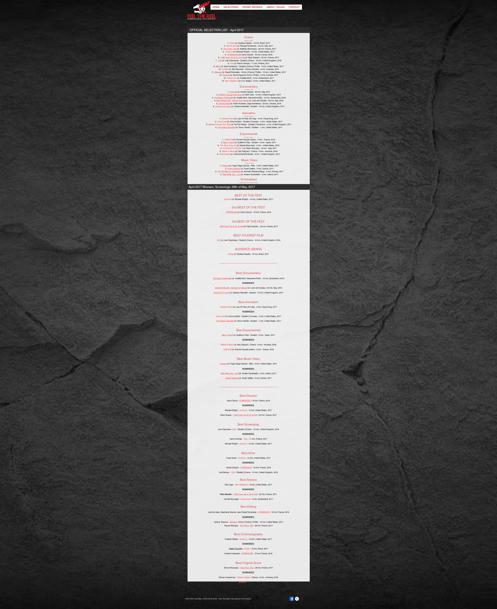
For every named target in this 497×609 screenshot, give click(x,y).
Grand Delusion (233, 168)
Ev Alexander (231, 582)
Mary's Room (228, 142)
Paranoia (226, 75)
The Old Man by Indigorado (229, 171)
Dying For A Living (223, 106)
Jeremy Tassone (221, 522)
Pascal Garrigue (231, 525)
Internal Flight (224, 103)
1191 (220, 60)
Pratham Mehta (231, 539)
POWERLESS (232, 54)
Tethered (218, 72)
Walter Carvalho (235, 548)
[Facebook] (292, 599)
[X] (297, 599)
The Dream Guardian (226, 127)
